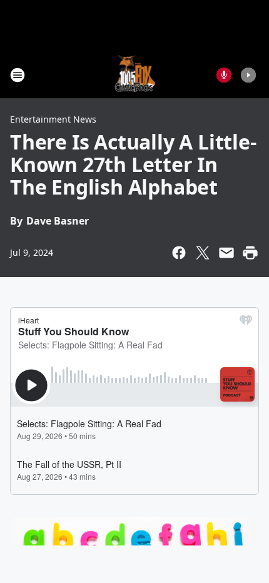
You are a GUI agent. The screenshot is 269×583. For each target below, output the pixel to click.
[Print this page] (250, 252)
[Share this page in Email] (226, 252)
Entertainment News (53, 119)
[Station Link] (135, 74)
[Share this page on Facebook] (179, 252)
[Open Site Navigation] (17, 75)
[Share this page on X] (202, 252)
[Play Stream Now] (248, 75)
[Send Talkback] (223, 75)
